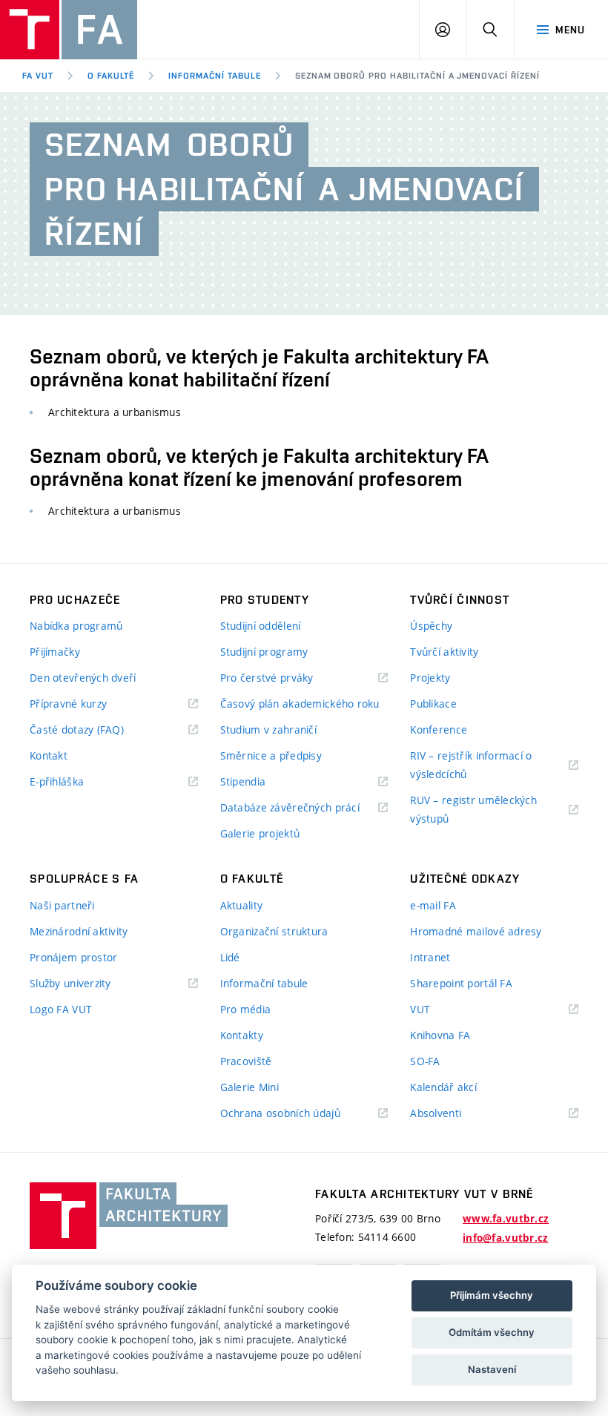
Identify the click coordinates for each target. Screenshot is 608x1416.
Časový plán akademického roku (300, 704)
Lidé (230, 957)
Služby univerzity (70, 983)
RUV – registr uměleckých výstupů (473, 809)
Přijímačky (55, 652)
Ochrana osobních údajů (280, 1113)
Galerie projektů (260, 833)
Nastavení (492, 1369)
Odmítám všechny (492, 1332)
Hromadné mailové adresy (475, 931)
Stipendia (243, 781)
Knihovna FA (440, 1035)
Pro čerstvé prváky (267, 678)
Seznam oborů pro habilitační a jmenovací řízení (417, 75)
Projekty (430, 678)
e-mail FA (433, 905)
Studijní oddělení (260, 626)
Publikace (433, 704)
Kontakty (241, 1035)
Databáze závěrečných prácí (290, 807)
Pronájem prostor (73, 957)
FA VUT (37, 75)
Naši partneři (62, 905)
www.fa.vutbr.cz (506, 1218)
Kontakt (48, 755)
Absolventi (454, 1113)
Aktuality (241, 905)
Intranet (430, 957)
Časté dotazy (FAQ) (77, 729)
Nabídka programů (76, 626)
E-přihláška (57, 781)
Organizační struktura (274, 931)
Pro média (245, 1009)
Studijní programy (264, 652)
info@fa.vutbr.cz (505, 1238)
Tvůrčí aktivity (444, 652)
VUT (438, 1009)
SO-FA (425, 1061)
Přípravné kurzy (68, 704)
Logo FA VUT (61, 1009)
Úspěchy (431, 626)
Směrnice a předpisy (271, 755)
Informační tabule (214, 75)
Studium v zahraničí (268, 729)
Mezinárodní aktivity (79, 931)
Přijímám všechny (491, 1295)
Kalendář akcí (443, 1087)
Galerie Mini (249, 1087)
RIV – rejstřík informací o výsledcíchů (471, 764)
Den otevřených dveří (83, 678)
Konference (438, 729)
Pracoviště (246, 1061)
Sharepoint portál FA (461, 983)
